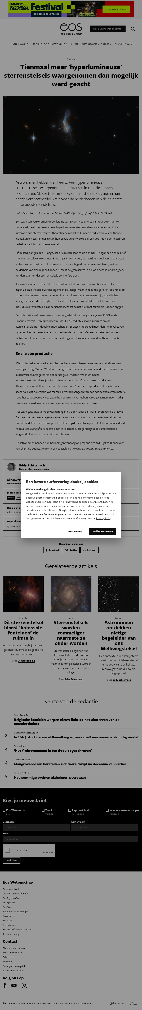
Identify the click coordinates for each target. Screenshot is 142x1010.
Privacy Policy (103, 518)
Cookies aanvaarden (102, 531)
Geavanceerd (75, 531)
